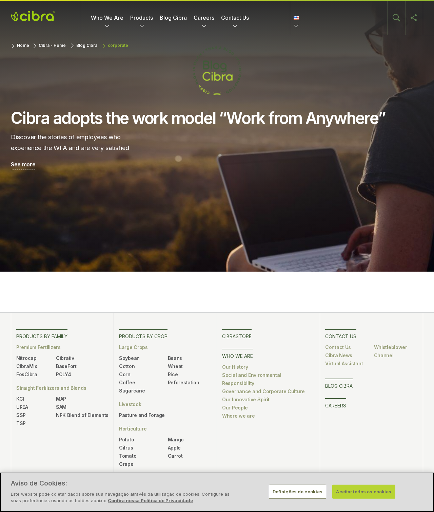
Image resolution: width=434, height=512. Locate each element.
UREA (22, 407)
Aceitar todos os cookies (363, 491)
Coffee (127, 382)
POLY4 (63, 374)
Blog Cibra (173, 17)
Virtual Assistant (344, 363)
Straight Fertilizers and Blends (51, 388)
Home (23, 45)
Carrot (175, 456)
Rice (173, 374)
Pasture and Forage (142, 415)
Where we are (238, 416)
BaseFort (66, 366)
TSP (21, 423)
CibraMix (26, 366)
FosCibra (26, 374)
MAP (61, 399)
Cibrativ (65, 358)
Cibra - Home (52, 45)
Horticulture (133, 429)
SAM (61, 407)
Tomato (127, 456)
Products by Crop (143, 336)
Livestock (130, 404)
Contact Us (235, 17)
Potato (126, 439)
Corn (125, 374)
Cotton (127, 366)
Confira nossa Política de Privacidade (150, 500)
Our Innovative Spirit (246, 399)
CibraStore (237, 336)
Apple (174, 448)
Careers (204, 17)
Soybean (129, 358)
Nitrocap (26, 358)
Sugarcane (132, 391)
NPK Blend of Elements (82, 415)
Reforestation (183, 382)
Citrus (126, 448)
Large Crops (133, 347)
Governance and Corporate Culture (263, 391)
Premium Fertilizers (38, 347)
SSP (21, 415)
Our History (235, 367)
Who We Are (107, 17)
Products (141, 17)
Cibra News (338, 355)
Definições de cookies (298, 491)
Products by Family (41, 336)
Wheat (175, 366)
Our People (235, 407)
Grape (126, 464)
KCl (20, 399)
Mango (176, 439)
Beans (175, 358)
